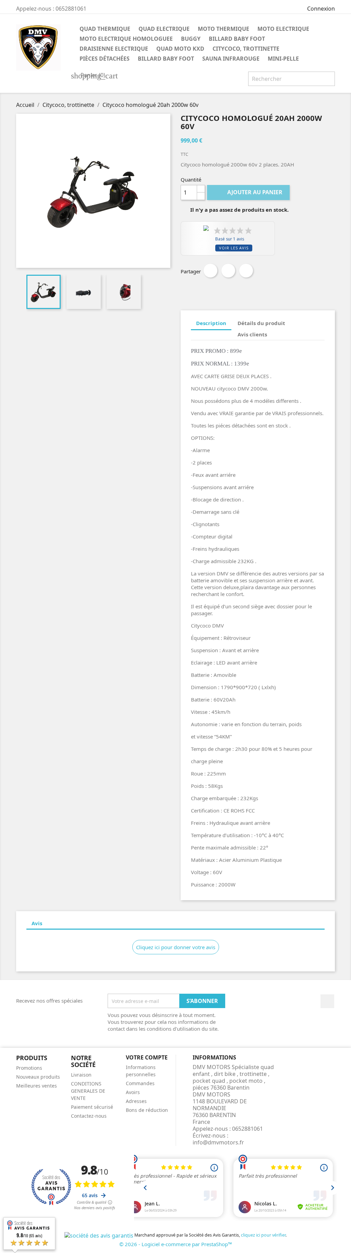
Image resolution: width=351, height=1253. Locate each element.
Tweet (228, 270)
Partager (210, 270)
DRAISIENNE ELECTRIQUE (114, 48)
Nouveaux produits (38, 1077)
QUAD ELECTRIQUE (164, 29)
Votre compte (147, 1057)
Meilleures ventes (36, 1085)
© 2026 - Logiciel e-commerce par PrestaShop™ (175, 1244)
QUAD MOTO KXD (180, 48)
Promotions (29, 1068)
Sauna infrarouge (230, 58)
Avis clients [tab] (252, 334)
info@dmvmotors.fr (218, 1142)
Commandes (140, 1083)
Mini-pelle (283, 58)
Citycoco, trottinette (246, 48)
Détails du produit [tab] (261, 323)
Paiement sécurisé (92, 1107)
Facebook (327, 1001)
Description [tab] (211, 323)
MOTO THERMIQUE (223, 29)
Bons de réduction (147, 1110)
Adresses (136, 1101)
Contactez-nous (89, 1116)
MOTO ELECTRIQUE (283, 29)
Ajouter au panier (249, 192)
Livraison (81, 1074)
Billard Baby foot (237, 38)
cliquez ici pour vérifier (263, 1235)
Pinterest (246, 270)
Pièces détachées (105, 58)
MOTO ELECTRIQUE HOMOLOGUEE (126, 38)
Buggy (191, 38)
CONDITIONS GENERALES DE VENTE (88, 1090)
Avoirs (133, 1092)
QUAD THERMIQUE (105, 29)
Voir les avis (234, 247)
